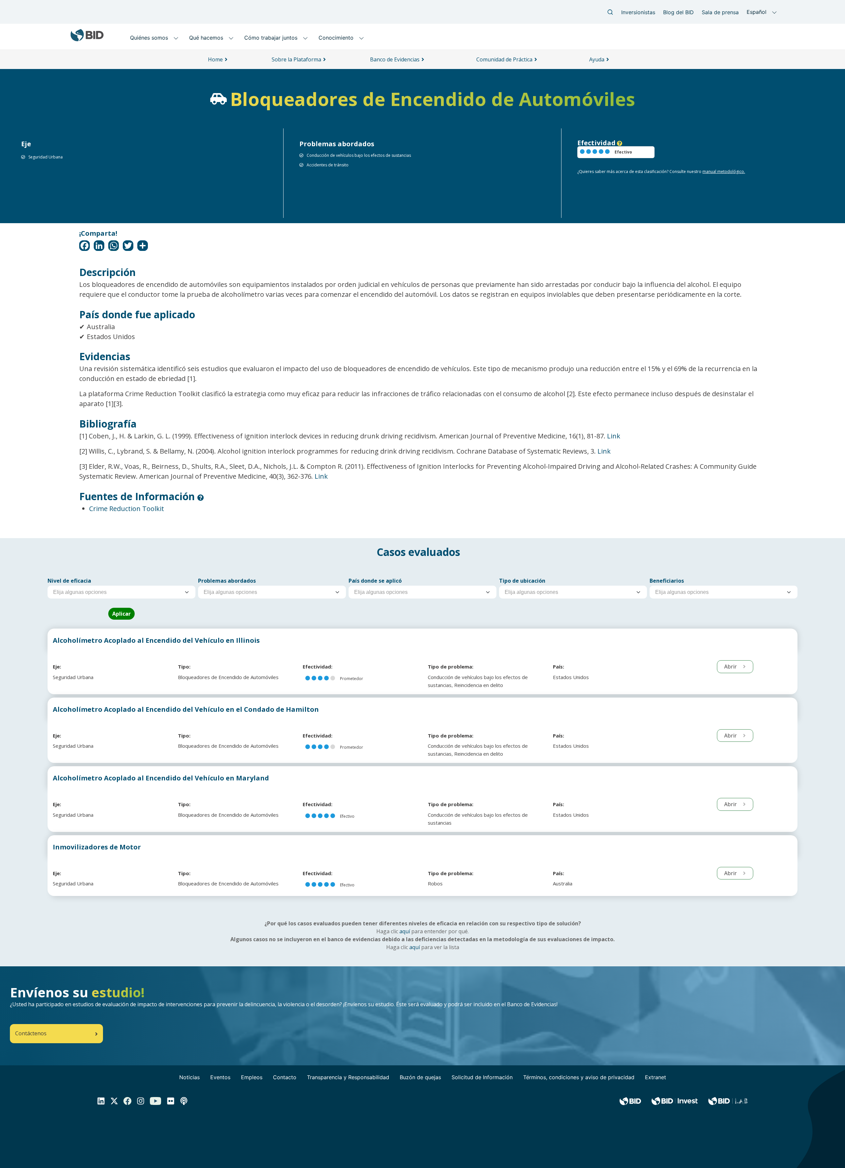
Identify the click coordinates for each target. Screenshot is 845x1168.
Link (613, 435)
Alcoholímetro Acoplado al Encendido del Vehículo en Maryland (161, 777)
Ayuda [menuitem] (596, 59)
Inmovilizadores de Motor (97, 846)
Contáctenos (31, 1033)
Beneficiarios (667, 580)
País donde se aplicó (375, 580)
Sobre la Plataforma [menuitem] (296, 59)
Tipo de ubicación (522, 580)
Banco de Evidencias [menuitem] (395, 59)
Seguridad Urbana (45, 157)
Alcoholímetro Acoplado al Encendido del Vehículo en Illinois (156, 640)
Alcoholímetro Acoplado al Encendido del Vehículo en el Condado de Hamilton (186, 709)
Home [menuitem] (215, 59)
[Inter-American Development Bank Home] (87, 39)
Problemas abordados (227, 580)
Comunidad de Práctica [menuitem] (504, 59)
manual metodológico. (723, 171)
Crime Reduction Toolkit (126, 508)
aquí (404, 931)
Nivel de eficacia (69, 580)
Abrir (731, 666)
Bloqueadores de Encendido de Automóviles (228, 677)
